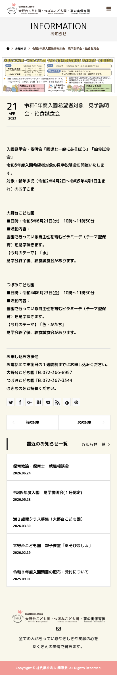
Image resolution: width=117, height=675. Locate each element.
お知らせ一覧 (93, 444)
